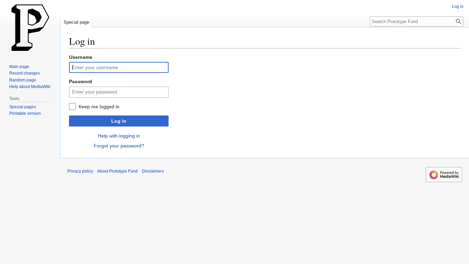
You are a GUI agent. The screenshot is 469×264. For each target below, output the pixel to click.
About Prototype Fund (117, 171)
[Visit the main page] (30, 27)
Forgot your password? (119, 145)
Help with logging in (119, 136)
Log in (118, 121)
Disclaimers (153, 171)
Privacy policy (80, 171)
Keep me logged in (99, 106)
